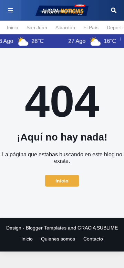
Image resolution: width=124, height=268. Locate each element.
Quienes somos (58, 239)
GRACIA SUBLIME (98, 228)
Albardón (65, 27)
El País (91, 27)
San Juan (37, 27)
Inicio (12, 27)
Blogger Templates (46, 228)
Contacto (93, 239)
